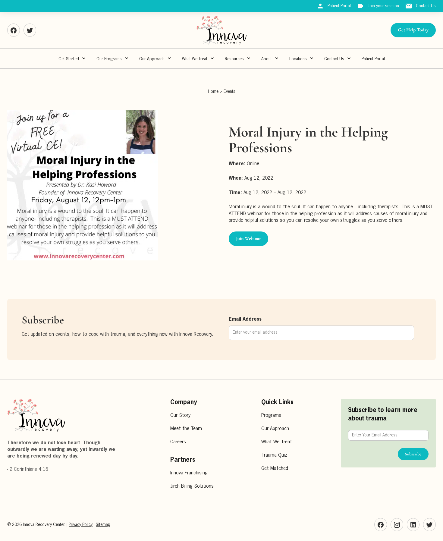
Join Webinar (248, 238)
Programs (271, 415)
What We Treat (194, 59)
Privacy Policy (81, 525)
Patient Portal (373, 59)
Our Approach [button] (152, 59)
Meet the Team (186, 428)
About (266, 59)
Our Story (180, 415)
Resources (234, 59)
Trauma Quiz (274, 455)
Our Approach (275, 428)
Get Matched (274, 468)
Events (229, 92)
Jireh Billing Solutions (192, 486)
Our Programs (109, 59)
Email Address (245, 319)
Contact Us (334, 59)
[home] (221, 30)
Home (213, 92)
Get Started (68, 59)
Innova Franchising (189, 473)
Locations (298, 59)
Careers (178, 442)
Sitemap (103, 525)
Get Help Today (413, 30)
